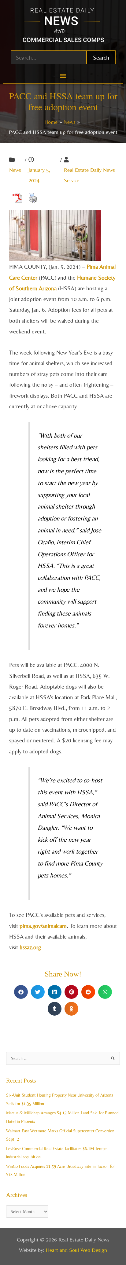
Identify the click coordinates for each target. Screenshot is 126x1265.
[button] (63, 75)
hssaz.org (30, 947)
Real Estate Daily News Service (89, 175)
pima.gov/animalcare (43, 925)
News (15, 170)
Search (101, 57)
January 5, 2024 (39, 175)
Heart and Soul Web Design (76, 1250)
